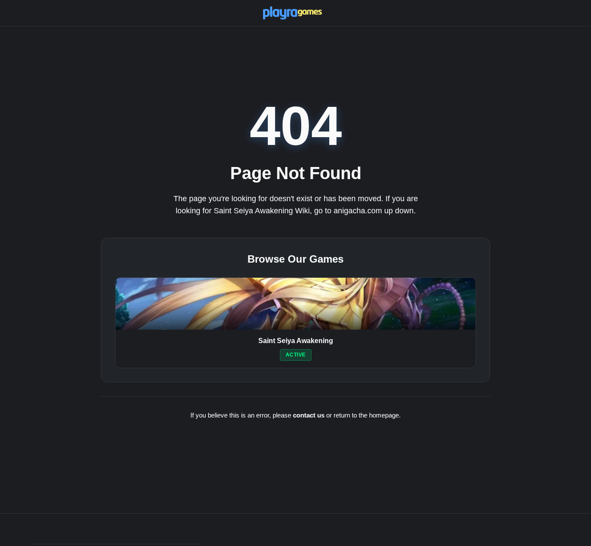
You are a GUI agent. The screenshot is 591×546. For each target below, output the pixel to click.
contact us (308, 415)
